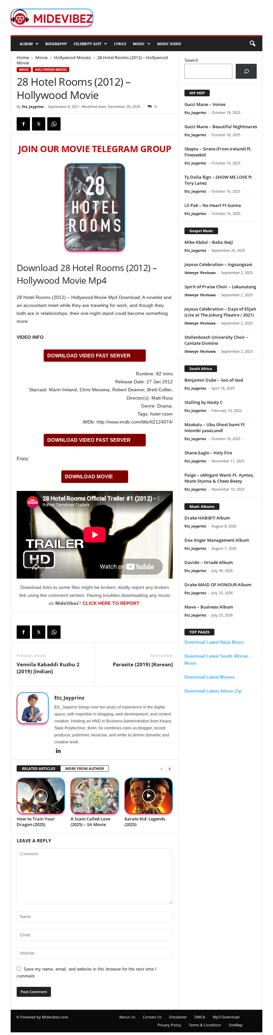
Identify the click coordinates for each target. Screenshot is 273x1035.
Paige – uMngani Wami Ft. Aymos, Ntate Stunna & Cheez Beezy (219, 478)
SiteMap (236, 1024)
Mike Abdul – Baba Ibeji (208, 242)
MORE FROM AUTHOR (84, 768)
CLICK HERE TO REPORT (111, 603)
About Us (127, 1016)
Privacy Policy (169, 1024)
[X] (38, 124)
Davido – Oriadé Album (208, 562)
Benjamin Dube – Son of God (213, 380)
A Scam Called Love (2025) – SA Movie (90, 821)
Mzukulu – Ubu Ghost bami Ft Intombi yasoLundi (214, 427)
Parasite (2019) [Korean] (143, 664)
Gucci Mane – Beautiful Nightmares (220, 127)
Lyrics (120, 43)
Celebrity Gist (87, 43)
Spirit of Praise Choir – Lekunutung (220, 287)
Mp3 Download (226, 1016)
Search (191, 60)
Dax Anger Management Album (216, 540)
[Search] (246, 71)
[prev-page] (161, 768)
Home (23, 57)
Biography (56, 43)
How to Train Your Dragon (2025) (36, 821)
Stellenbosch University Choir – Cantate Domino (216, 340)
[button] (252, 44)
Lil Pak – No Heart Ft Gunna (212, 205)
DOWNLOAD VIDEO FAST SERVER (89, 355)
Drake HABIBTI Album (207, 518)
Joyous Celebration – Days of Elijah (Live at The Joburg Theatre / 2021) (220, 312)
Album (26, 43)
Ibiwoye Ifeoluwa (200, 272)
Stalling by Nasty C (203, 402)
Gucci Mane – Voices (204, 104)
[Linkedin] (58, 751)
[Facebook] (23, 124)
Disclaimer (178, 1016)
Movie (41, 57)
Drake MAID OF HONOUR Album (217, 585)
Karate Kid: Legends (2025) (145, 821)
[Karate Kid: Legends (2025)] (149, 796)
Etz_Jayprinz (33, 106)
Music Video (169, 43)
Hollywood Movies (72, 57)
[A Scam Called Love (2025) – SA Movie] (95, 796)
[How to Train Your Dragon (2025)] (41, 796)
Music (138, 43)
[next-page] (169, 768)
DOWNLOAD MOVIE (89, 476)
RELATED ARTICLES (38, 768)
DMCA (199, 1016)
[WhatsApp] (54, 124)
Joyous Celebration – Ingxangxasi (218, 264)
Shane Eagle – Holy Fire (208, 453)
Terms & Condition (205, 1024)
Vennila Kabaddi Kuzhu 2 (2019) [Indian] (48, 668)
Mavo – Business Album (208, 607)
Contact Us (152, 1016)
